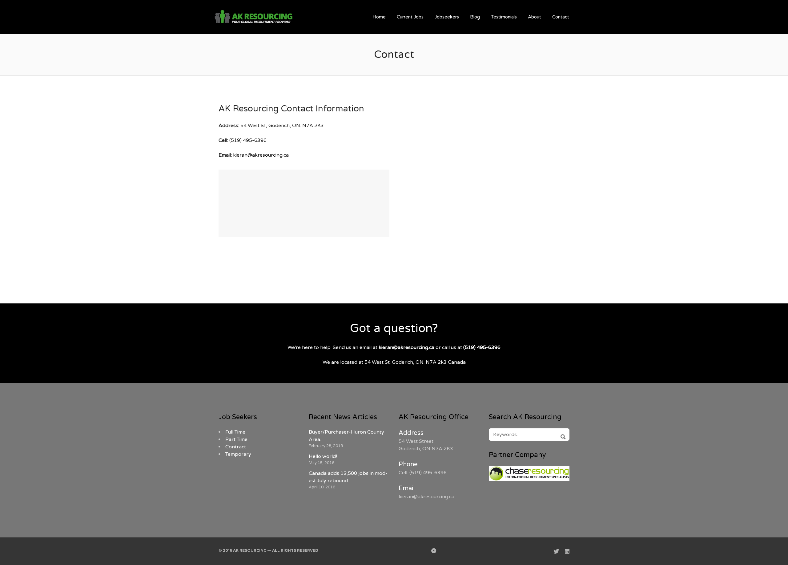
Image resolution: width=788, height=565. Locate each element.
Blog (475, 17)
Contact (560, 17)
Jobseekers (447, 17)
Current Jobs (410, 17)
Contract (235, 447)
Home (379, 17)
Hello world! (323, 456)
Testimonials (504, 17)
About (534, 17)
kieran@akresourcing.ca (261, 155)
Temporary (238, 454)
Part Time (236, 439)
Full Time (235, 432)
